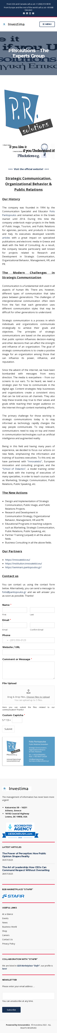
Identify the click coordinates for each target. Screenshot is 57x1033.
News (5, 922)
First (4, 614)
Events (5, 918)
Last (32, 614)
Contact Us (7, 939)
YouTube (30, 13)
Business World (9, 926)
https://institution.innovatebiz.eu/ (23, 563)
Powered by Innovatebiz (18, 1025)
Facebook (24, 13)
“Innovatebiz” (34, 461)
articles (6, 237)
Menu (48, 24)
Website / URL (11, 647)
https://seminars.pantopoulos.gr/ (23, 567)
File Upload (9, 683)
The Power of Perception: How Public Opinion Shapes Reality (24, 855)
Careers (6, 935)
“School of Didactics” (14, 468)
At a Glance (7, 914)
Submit (8, 729)
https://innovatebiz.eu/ (17, 559)
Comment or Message (17, 659)
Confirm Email (36, 630)
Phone (6, 635)
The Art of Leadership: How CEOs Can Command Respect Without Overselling (26, 869)
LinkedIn (27, 13)
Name (6, 605)
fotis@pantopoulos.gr (14, 592)
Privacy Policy (8, 943)
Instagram (33, 13)
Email (6, 620)
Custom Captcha (13, 715)
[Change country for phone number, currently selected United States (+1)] (5, 640)
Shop (4, 931)
